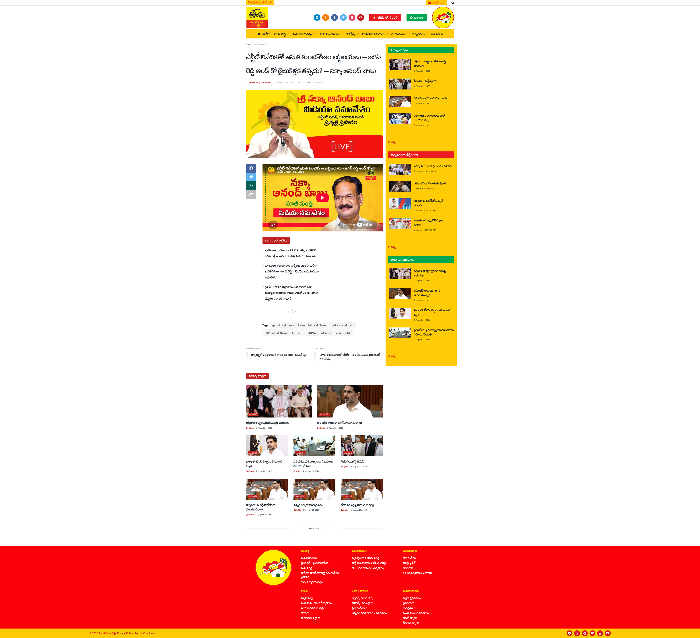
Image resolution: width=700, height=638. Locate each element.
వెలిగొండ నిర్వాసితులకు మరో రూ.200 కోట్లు (429, 117)
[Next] (295, 311)
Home (249, 44)
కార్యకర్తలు (418, 34)
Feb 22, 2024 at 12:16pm (290, 82)
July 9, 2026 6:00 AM (425, 188)
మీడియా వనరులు (373, 34)
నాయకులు (398, 34)
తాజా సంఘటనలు (261, 44)
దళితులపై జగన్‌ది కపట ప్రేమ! (430, 183)
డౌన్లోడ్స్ (350, 34)
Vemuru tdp (343, 332)
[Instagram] (600, 633)
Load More (314, 528)
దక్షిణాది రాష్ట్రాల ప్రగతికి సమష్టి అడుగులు (267, 423)
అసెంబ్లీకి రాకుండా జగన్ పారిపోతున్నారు (339, 423)
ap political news (283, 325)
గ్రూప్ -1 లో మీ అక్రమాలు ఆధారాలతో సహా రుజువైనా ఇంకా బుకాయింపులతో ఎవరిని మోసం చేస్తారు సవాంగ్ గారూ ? (292, 293)
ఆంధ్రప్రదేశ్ (253, 414)
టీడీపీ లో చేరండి (387, 17)
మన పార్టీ (280, 34)
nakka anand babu (342, 325)
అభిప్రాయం (438, 2)
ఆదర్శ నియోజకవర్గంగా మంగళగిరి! (433, 166)
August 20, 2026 (265, 514)
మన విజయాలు (329, 34)
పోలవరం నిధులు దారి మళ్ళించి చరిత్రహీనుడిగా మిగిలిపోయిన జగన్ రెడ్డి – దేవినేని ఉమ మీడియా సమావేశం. (292, 271)
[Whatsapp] (577, 633)
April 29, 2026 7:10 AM (425, 210)
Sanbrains (692, 633)
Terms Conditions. (145, 633)
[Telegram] (569, 633)
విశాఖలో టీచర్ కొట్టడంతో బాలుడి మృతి (264, 463)
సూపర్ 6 (437, 34)
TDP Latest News (276, 332)
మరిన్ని (392, 142)
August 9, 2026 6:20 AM (426, 171)
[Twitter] (592, 633)
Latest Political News (312, 325)
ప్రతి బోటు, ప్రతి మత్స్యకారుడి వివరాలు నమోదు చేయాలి (313, 463)
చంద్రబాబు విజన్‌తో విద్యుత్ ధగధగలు (428, 203)
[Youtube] (608, 633)
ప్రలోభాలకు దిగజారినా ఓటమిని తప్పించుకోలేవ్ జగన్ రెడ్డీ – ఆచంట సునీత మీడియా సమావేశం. (291, 253)
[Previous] (288, 311)
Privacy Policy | (126, 633)
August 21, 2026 (265, 428)
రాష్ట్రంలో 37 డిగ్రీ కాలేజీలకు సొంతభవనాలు (260, 507)
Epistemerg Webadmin (260, 82)
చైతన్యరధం (250, 428)
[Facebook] (585, 633)
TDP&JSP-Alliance (320, 332)
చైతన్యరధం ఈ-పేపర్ (260, 2)
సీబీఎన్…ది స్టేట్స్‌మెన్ (352, 461)
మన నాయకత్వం (303, 34)
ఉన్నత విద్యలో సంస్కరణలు (307, 505)
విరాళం (418, 17)
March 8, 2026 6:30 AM (426, 230)
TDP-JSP (297, 332)
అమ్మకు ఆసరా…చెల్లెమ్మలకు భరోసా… (429, 222)
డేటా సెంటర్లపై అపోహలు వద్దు (357, 505)
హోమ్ (266, 34)
